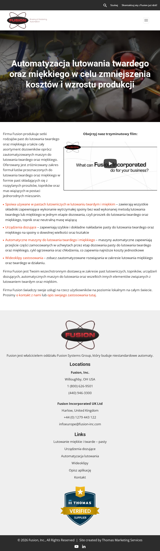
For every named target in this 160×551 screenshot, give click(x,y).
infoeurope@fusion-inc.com (80, 424)
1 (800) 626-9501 (80, 386)
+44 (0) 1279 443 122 (80, 417)
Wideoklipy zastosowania (24, 258)
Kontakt (80, 477)
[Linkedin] (83, 546)
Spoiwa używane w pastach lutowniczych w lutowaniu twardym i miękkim (60, 204)
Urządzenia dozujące (20, 227)
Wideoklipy (80, 463)
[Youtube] (76, 546)
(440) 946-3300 (80, 393)
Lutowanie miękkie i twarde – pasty (80, 441)
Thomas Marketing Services (122, 540)
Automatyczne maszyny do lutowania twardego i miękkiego (50, 240)
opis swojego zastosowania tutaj (71, 295)
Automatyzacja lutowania (80, 456)
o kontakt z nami (28, 295)
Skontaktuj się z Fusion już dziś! (139, 5)
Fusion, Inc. (37, 540)
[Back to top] (146, 537)
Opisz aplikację (80, 470)
